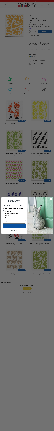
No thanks (14, 230)
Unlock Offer (14, 226)
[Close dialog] (51, 199)
